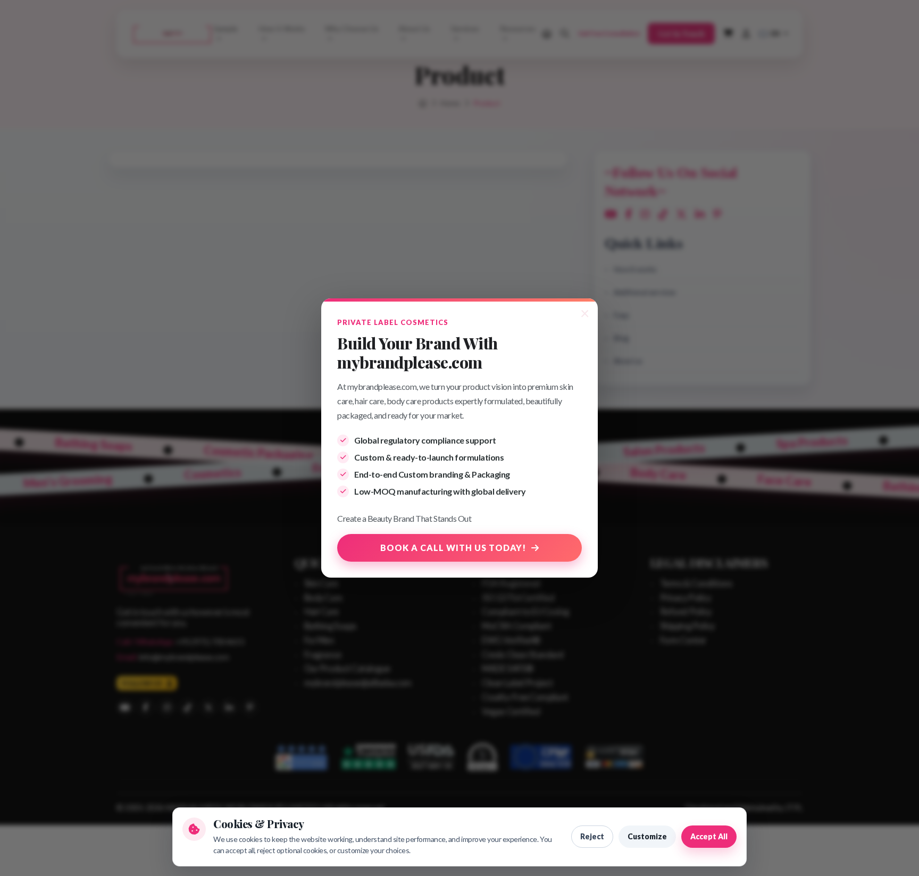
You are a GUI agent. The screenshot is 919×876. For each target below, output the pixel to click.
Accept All (709, 836)
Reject (592, 836)
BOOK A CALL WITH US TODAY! (453, 548)
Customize (647, 836)
